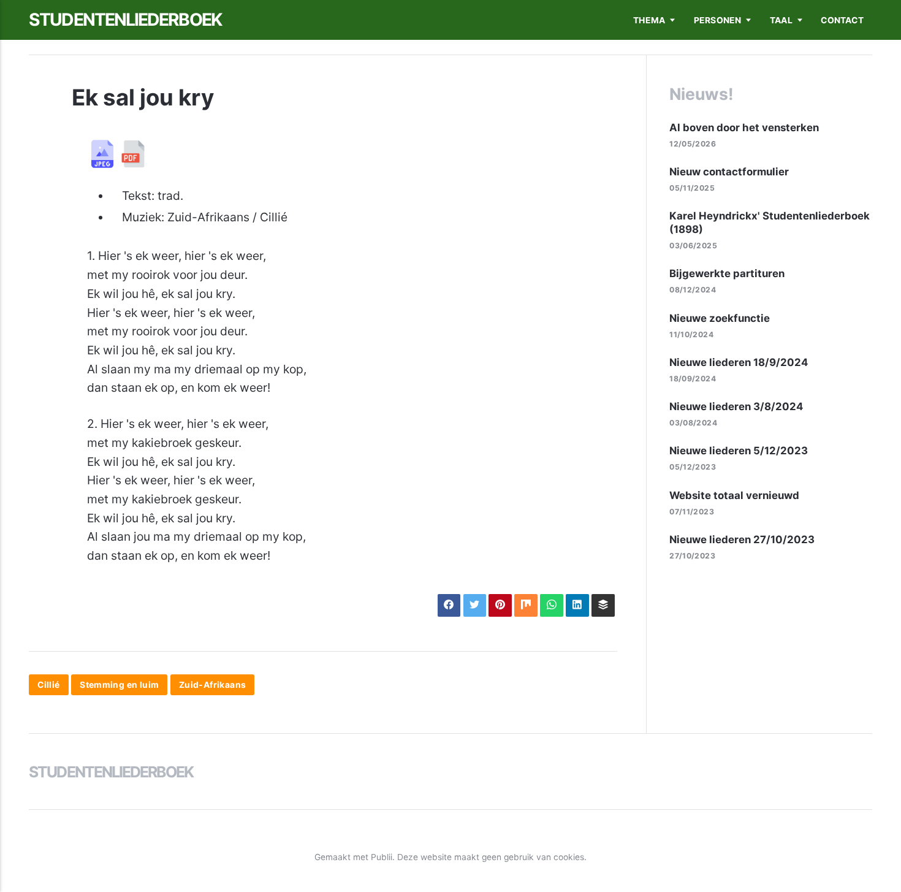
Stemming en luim (119, 685)
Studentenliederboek (125, 19)
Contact (842, 20)
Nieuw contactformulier (729, 172)
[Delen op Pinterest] (500, 605)
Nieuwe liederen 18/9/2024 (738, 362)
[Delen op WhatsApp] (551, 605)
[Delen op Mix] (525, 605)
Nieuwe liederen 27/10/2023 (742, 539)
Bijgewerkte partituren (727, 273)
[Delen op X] (474, 605)
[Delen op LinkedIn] (577, 605)
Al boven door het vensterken (744, 127)
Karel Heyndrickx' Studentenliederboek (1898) (769, 222)
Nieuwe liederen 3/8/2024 (736, 406)
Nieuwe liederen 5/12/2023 (738, 450)
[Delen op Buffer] (602, 605)
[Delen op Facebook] (449, 605)
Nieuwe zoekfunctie (719, 318)
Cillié (48, 685)
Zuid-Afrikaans (212, 685)
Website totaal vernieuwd (734, 495)
